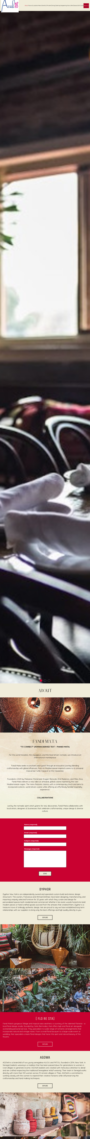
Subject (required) (31, 841)
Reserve (86, 5)
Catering (57, 5)
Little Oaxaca (73, 5)
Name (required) (30, 825)
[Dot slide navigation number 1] (41, 680)
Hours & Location (33, 5)
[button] (88, 681)
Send (45, 874)
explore (43, 918)
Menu (39, 5)
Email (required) (30, 833)
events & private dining (48, 5)
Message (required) (31, 849)
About (26, 5)
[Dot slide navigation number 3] (49, 680)
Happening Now (65, 5)
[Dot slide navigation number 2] (45, 680)
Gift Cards (80, 5)
